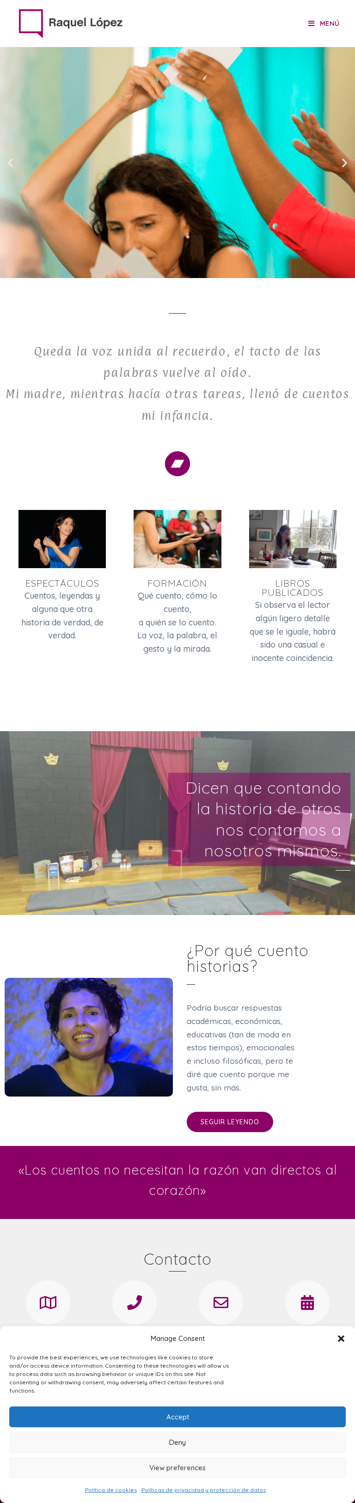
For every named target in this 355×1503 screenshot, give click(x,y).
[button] (341, 1338)
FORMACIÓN (177, 583)
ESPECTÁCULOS (62, 583)
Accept (177, 1416)
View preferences (177, 1467)
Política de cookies (111, 1489)
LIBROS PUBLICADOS (293, 587)
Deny (177, 1442)
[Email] (221, 1302)
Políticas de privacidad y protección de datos (203, 1489)
